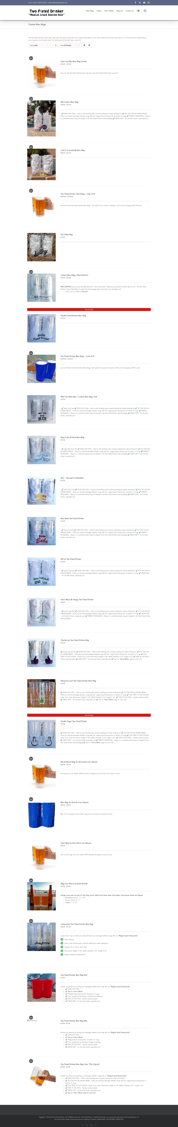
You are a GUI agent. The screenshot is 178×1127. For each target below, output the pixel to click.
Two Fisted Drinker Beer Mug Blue (74, 1021)
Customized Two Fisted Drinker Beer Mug (77, 924)
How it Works (124, 659)
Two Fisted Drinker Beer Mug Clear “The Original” (80, 1064)
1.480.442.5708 (41, 3)
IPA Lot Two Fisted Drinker (71, 559)
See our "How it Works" (75, 991)
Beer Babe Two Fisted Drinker (72, 518)
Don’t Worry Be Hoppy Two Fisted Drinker (77, 599)
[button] (145, 10)
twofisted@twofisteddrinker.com (57, 3)
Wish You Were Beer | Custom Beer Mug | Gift (79, 396)
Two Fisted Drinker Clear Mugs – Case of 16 (78, 194)
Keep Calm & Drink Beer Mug (72, 437)
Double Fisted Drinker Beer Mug (73, 315)
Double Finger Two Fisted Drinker (74, 721)
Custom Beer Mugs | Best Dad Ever (74, 275)
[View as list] (89, 45)
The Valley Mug (67, 234)
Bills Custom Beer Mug (69, 102)
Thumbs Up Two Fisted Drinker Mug (75, 640)
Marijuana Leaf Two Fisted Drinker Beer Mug (78, 680)
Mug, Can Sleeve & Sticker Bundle (74, 883)
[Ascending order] (55, 45)
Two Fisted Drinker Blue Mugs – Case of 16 (77, 356)
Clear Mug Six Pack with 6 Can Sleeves (76, 843)
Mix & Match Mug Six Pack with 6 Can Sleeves (79, 762)
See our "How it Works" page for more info (82, 1093)
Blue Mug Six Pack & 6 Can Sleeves (74, 802)
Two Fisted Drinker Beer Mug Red (74, 975)
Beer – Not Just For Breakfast (72, 478)
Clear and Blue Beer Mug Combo (73, 61)
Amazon (85, 291)
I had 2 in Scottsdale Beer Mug (73, 150)
